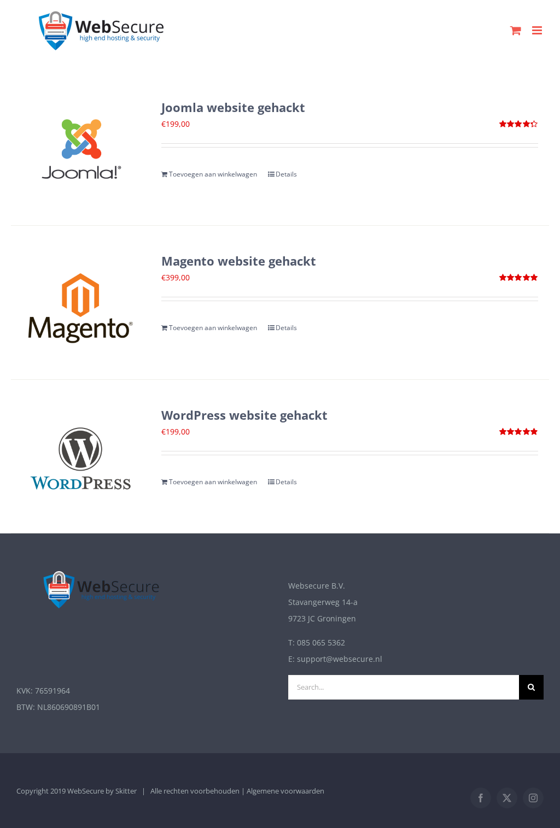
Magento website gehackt (238, 261)
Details (286, 174)
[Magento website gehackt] (81, 302)
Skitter (126, 791)
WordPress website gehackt (244, 415)
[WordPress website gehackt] (81, 456)
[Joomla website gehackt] (81, 148)
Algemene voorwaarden (285, 791)
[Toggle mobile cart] (515, 30)
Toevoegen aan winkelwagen (213, 174)
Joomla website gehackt (233, 107)
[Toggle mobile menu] (538, 30)
